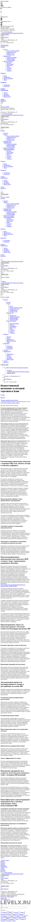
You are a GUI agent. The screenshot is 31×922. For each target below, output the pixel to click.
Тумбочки (9, 70)
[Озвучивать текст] (1, 23)
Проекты (3, 73)
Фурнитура (6, 86)
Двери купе (10, 65)
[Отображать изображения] (1, 18)
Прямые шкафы (11, 58)
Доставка (6, 94)
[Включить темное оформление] (2, 129)
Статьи (2, 99)
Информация (4, 90)
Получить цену (4, 45)
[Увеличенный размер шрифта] (2, 6)
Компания (3, 82)
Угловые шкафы (11, 60)
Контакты (3, 100)
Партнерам (6, 95)
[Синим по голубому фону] (1, 12)
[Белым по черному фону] (1, 10)
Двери (5, 79)
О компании (7, 85)
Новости (3, 869)
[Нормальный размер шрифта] (2, 4)
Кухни (5, 49)
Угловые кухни (10, 54)
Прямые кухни (10, 53)
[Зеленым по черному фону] (1, 15)
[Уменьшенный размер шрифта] (1, 2)
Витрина (9, 62)
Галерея (3, 89)
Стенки (8, 69)
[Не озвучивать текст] (1, 24)
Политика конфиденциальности (9, 895)
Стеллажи (9, 68)
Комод (8, 66)
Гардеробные (10, 64)
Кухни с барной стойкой (13, 50)
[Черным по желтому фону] (1, 13)
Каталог (3, 47)
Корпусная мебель (8, 61)
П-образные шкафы (12, 57)
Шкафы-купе (7, 56)
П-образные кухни (11, 52)
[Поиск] (2, 102)
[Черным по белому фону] (1, 9)
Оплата (5, 92)
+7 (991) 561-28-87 (7, 31)
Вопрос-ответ (7, 96)
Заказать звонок (5, 34)
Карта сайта (4, 898)
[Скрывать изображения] (1, 20)
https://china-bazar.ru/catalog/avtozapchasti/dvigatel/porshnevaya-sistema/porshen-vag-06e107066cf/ (13, 585)
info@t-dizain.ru (4, 37)
